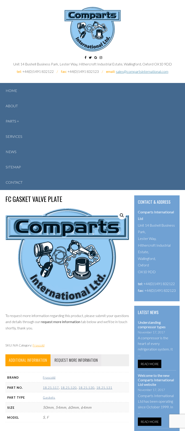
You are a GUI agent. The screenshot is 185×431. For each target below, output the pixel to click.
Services (14, 136)
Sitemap (13, 167)
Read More (150, 364)
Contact (14, 182)
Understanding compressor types (152, 324)
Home (11, 90)
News (11, 152)
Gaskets (49, 397)
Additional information (28, 360)
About (12, 106)
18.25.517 (51, 387)
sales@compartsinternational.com (142, 71)
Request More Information (76, 360)
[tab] (28, 360)
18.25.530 (87, 387)
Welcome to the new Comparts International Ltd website (156, 379)
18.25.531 (104, 387)
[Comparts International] (92, 29)
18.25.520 (69, 387)
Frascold (38, 345)
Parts (11, 121)
